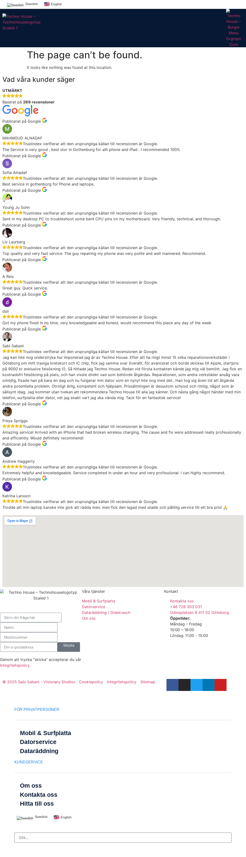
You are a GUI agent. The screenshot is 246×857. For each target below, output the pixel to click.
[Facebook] (208, 4)
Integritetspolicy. (15, 665)
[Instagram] (216, 4)
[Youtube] (238, 4)
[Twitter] (223, 4)
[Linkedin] (231, 4)
